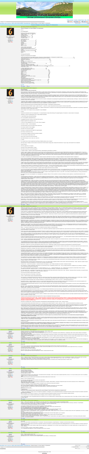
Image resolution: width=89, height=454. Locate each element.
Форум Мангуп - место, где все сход (5, 445)
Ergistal (10, 342)
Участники (75, 19)
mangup (10, 206)
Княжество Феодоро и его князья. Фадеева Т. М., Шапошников (40, 445)
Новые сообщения (70, 19)
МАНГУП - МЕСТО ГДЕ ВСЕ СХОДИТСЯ (17, 445)
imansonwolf (10, 329)
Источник (22, 84)
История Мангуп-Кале (27, 445)
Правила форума (81, 19)
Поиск (86, 19)
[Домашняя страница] (28, 86)
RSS (88, 19)
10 (38, 432)
